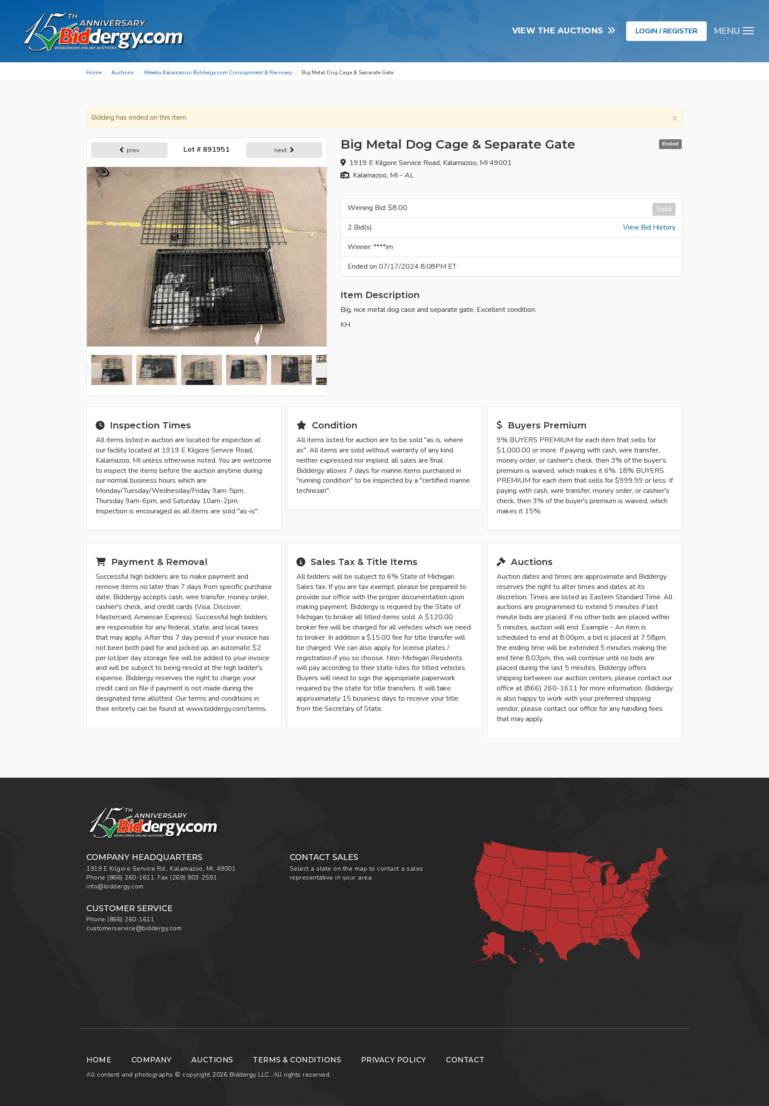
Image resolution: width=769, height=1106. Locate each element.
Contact (465, 1060)
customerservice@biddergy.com (134, 928)
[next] (319, 370)
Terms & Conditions (297, 1060)
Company (151, 1060)
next (281, 150)
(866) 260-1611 (130, 877)
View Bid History (649, 227)
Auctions (122, 72)
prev (132, 150)
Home (93, 72)
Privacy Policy (393, 1060)
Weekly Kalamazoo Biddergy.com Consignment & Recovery (218, 72)
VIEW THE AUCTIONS (560, 31)
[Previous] (94, 370)
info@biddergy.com (115, 886)
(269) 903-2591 (193, 877)
